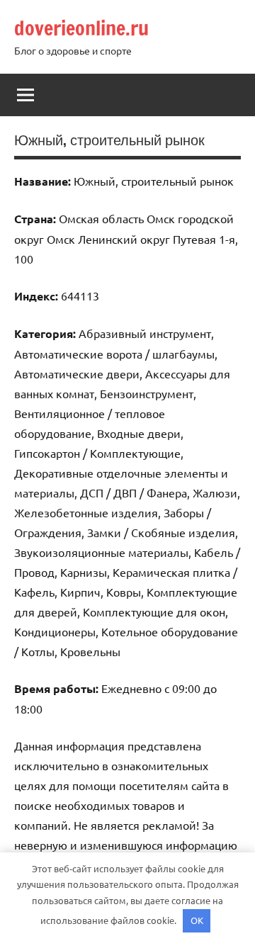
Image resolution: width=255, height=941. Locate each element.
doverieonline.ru (81, 28)
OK (197, 920)
